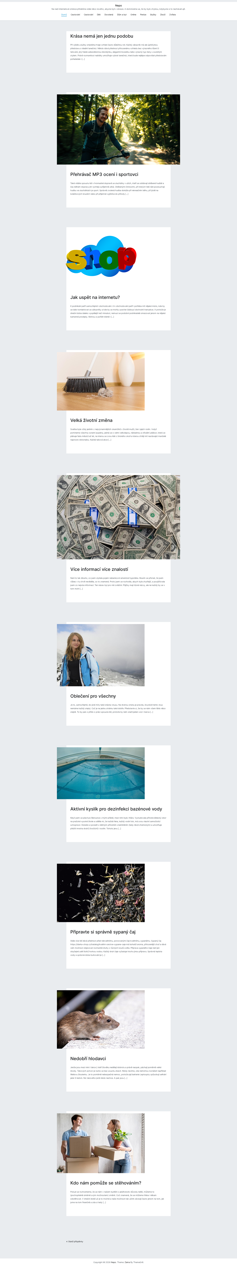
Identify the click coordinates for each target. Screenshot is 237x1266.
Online (133, 14)
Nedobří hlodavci (88, 1058)
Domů (64, 14)
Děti (99, 14)
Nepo (118, 5)
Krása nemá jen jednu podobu (101, 36)
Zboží (162, 14)
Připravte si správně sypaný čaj (103, 932)
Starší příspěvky (75, 1241)
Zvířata (172, 14)
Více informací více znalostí (99, 569)
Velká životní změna (91, 420)
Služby (153, 14)
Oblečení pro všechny (93, 696)
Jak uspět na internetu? (95, 297)
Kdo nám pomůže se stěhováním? (105, 1183)
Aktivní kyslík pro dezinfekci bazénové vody (116, 809)
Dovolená (109, 14)
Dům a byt (122, 14)
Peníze (143, 14)
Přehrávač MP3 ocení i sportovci (104, 174)
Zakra (127, 1262)
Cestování (75, 14)
